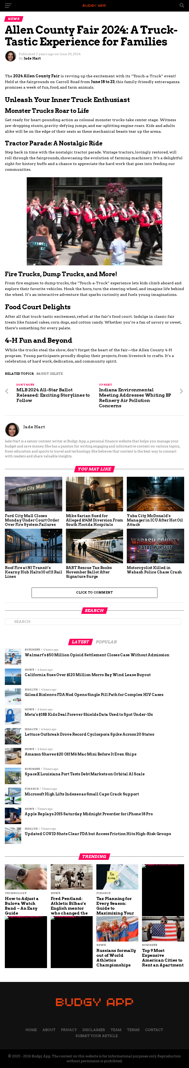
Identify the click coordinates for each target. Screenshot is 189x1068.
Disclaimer (94, 1030)
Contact (154, 1030)
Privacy (69, 1030)
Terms (133, 1030)
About (49, 1030)
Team (116, 1030)
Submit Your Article (97, 1036)
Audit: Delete (50, 373)
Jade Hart (32, 58)
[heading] (94, 219)
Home (31, 1030)
